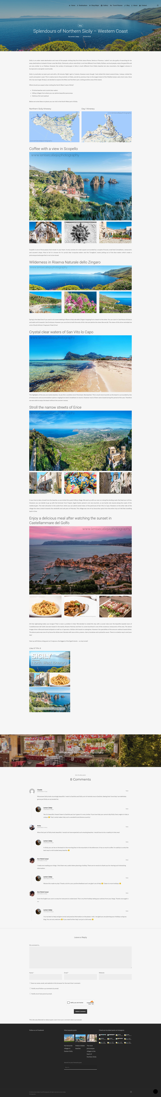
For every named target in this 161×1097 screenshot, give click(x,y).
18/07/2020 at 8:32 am (48, 878)
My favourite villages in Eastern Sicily (68, 1048)
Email (66, 973)
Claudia (39, 790)
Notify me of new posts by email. (41, 994)
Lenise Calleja (74, 36)
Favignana (54, 641)
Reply (127, 790)
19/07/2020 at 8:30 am (48, 911)
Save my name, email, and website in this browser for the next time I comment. (55, 983)
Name (31, 973)
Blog (80, 25)
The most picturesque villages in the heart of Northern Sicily (91, 1051)
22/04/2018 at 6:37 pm (48, 842)
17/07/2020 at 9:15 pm (42, 860)
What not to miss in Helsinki (80, 750)
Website (101, 973)
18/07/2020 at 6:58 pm (42, 893)
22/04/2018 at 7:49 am (42, 827)
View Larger (45, 230)
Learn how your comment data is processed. (68, 1020)
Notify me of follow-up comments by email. (45, 988)
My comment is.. (34, 945)
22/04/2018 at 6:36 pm (48, 809)
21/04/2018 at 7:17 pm (42, 791)
